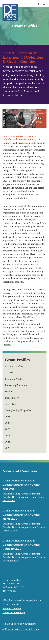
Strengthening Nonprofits (18, 410)
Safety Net (10, 404)
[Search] (38, 4)
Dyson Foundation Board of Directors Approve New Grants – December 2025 (22, 544)
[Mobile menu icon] (43, 3)
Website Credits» (12, 608)
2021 (7, 441)
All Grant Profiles (14, 366)
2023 (7, 429)
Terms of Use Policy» (14, 612)
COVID (9, 372)
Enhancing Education (16, 385)
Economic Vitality (14, 378)
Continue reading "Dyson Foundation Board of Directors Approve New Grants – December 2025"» (24, 557)
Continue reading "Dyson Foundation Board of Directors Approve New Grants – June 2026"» (24, 497)
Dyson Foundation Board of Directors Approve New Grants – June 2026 (22, 484)
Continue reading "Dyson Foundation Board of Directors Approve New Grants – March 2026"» (24, 527)
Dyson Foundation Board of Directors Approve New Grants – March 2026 (22, 514)
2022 (7, 435)
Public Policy (12, 397)
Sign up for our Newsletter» (20, 623)
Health (8, 391)
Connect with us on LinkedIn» (22, 629)
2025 (7, 416)
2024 (7, 422)
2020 (7, 448)
